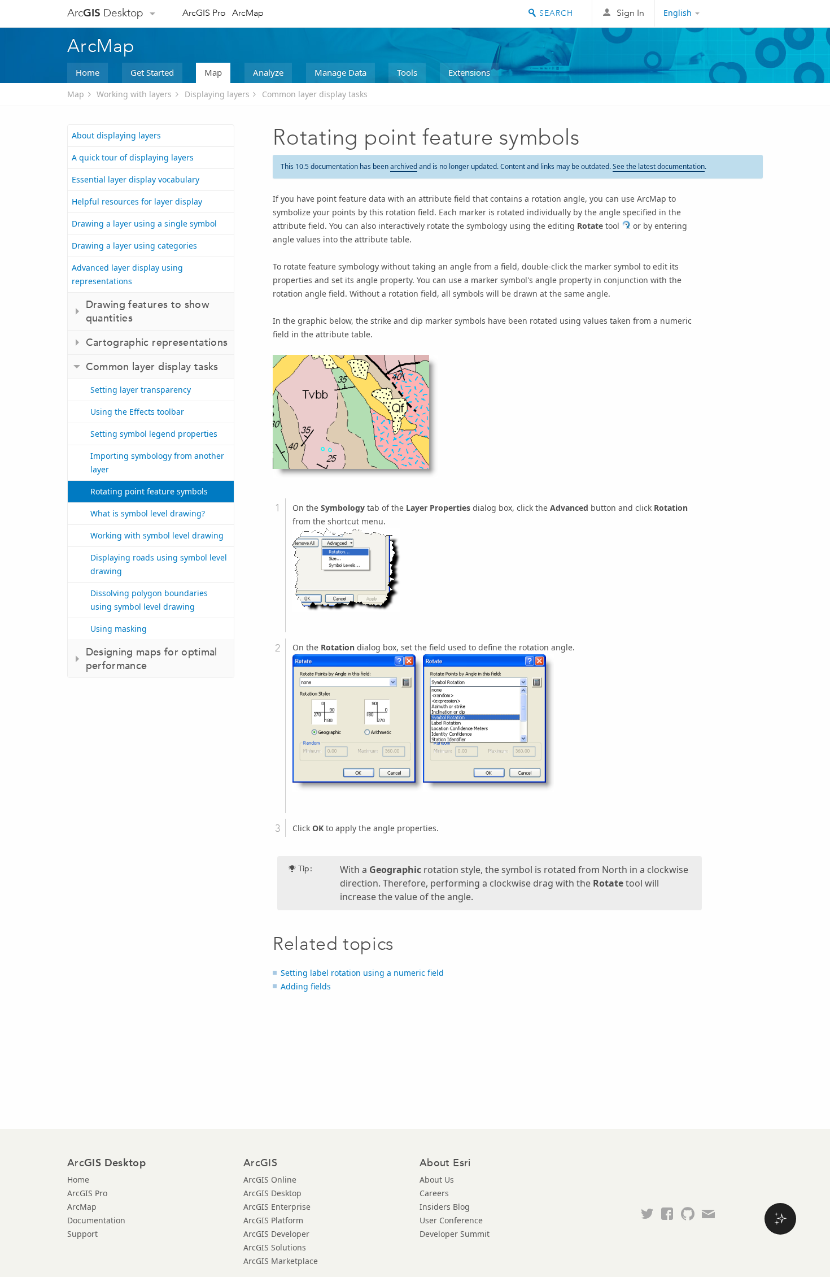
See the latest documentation (659, 166)
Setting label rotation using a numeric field (362, 972)
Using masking (118, 628)
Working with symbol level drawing (157, 535)
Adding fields (306, 986)
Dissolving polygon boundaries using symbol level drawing (149, 600)
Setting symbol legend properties (153, 433)
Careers (434, 1193)
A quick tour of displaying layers (133, 157)
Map (213, 72)
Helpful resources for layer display (137, 201)
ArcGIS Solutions (274, 1247)
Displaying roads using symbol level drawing (158, 564)
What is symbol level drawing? (147, 513)
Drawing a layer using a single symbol (144, 223)
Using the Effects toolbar (137, 411)
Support (82, 1233)
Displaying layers (217, 94)
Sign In (630, 12)
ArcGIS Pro (204, 12)
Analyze (268, 72)
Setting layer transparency (140, 389)
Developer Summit (455, 1233)
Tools (407, 72)
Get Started (152, 72)
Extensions (469, 72)
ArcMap (248, 12)
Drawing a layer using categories (134, 245)
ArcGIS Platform (273, 1220)
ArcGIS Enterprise (277, 1206)
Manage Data (340, 72)
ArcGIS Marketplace (280, 1261)
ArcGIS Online (269, 1179)
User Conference (451, 1220)
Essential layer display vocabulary (135, 179)
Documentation (96, 1220)
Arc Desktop (105, 12)
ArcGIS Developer (276, 1233)
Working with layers (134, 94)
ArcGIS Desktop (272, 1193)
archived (403, 166)
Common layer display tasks (315, 94)
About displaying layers (116, 135)
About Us (437, 1179)
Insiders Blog (445, 1206)
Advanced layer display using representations (127, 274)
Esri (739, 13)
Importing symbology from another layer (157, 462)
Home (87, 72)
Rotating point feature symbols (149, 491)
